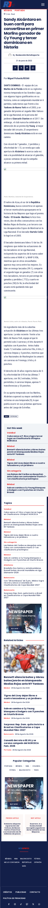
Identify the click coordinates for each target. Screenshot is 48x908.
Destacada (13, 416)
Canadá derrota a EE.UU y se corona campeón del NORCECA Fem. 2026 (21, 743)
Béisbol (8, 10)
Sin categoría (14, 471)
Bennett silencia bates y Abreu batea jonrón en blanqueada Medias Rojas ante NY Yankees (26, 452)
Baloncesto (9, 577)
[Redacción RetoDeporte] (10, 55)
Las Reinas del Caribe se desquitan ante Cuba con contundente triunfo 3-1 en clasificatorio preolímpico (27, 476)
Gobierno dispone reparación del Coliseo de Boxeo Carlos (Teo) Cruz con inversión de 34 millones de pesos (12, 829)
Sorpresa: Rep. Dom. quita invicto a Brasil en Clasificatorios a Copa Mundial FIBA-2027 (23, 595)
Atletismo (8, 565)
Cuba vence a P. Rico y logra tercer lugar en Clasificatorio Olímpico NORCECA (25, 438)
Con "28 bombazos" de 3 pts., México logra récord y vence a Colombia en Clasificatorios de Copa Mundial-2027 (24, 582)
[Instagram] (15, 904)
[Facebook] (15, 67)
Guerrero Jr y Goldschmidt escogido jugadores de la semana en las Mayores (35, 828)
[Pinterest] (27, 67)
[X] (21, 67)
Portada (20, 10)
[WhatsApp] (32, 67)
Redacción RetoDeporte (27, 55)
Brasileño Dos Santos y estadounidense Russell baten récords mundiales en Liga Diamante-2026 (23, 570)
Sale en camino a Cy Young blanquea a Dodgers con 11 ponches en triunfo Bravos (26, 490)
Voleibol (11, 433)
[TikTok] (21, 904)
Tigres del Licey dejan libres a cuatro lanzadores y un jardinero (26, 464)
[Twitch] (27, 904)
